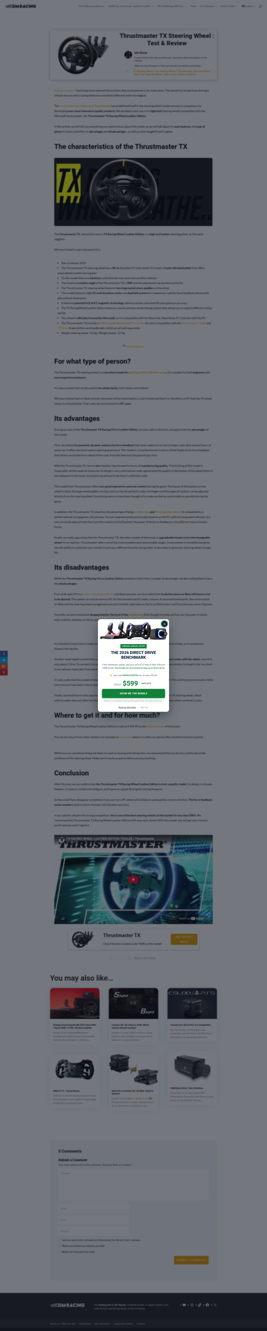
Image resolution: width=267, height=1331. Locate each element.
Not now (144, 707)
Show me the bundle (133, 693)
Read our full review (127, 707)
